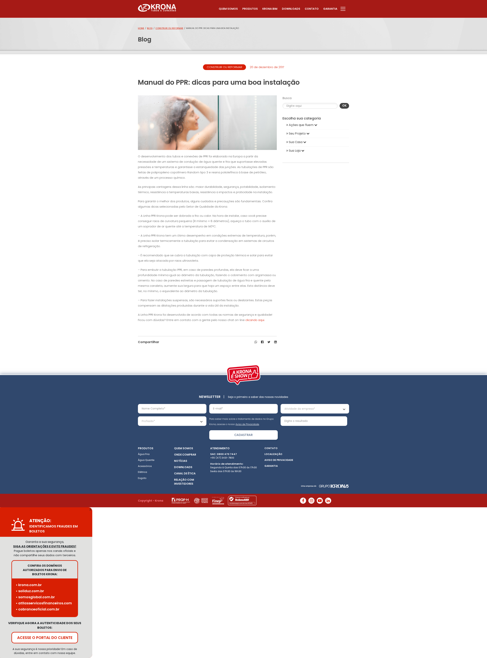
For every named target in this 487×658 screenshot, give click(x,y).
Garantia (330, 9)
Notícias (180, 461)
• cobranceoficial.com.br (37, 609)
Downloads (291, 9)
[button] (256, 342)
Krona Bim (269, 9)
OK (344, 106)
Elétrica (142, 472)
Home (141, 28)
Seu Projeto (297, 133)
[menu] (345, 9)
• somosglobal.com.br (35, 597)
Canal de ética (185, 473)
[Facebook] (303, 501)
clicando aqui (254, 320)
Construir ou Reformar (169, 28)
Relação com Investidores (184, 482)
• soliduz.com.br (30, 591)
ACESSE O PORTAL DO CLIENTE (44, 637)
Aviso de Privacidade (247, 424)
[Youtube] (320, 501)
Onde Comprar (185, 454)
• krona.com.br (29, 584)
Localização (273, 454)
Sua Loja (294, 150)
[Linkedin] (328, 501)
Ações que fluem (301, 125)
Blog (150, 28)
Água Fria (144, 454)
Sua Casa (295, 142)
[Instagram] (311, 501)
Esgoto (142, 478)
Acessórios (145, 466)
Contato (312, 9)
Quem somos (228, 9)
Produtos (250, 9)
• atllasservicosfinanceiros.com (44, 603)
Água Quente (146, 460)
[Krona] (157, 7)
